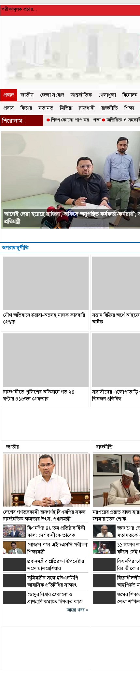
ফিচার (26, 108)
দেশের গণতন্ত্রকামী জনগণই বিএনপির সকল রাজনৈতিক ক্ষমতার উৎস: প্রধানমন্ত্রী (44, 515)
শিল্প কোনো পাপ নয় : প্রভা (76, 120)
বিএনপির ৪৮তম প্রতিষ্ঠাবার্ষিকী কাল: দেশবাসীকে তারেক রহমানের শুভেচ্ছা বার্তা (44, 535)
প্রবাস (9, 108)
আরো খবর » (77, 610)
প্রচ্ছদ (9, 95)
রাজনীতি (109, 108)
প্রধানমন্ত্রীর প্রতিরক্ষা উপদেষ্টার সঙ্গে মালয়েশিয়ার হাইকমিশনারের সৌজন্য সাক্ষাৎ (43, 568)
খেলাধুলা (107, 95)
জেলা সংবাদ (52, 95)
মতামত (45, 108)
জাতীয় (27, 95)
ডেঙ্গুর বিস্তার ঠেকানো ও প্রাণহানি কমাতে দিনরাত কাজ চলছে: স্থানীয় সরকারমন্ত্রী (43, 601)
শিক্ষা (129, 108)
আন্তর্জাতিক (81, 95)
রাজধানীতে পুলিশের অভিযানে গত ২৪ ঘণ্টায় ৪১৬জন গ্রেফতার (39, 395)
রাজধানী (87, 108)
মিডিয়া (66, 108)
